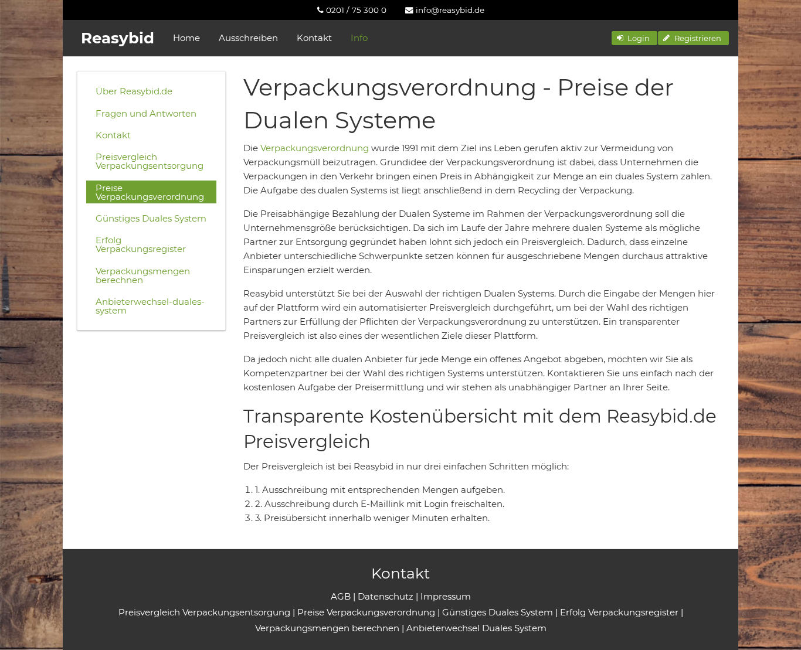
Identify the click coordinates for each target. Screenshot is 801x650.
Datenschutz (385, 596)
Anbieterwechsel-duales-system (150, 306)
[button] (634, 38)
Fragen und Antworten (146, 113)
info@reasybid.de (448, 10)
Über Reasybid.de (134, 91)
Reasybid (117, 38)
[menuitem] (352, 10)
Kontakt (314, 37)
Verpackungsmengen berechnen (143, 275)
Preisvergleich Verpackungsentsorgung (149, 161)
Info (359, 37)
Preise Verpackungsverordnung (150, 192)
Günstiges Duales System (151, 218)
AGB (341, 596)
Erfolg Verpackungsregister (141, 244)
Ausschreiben (248, 37)
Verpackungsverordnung (314, 148)
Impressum (445, 596)
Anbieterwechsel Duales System (476, 628)
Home (186, 37)
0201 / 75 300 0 (355, 10)
